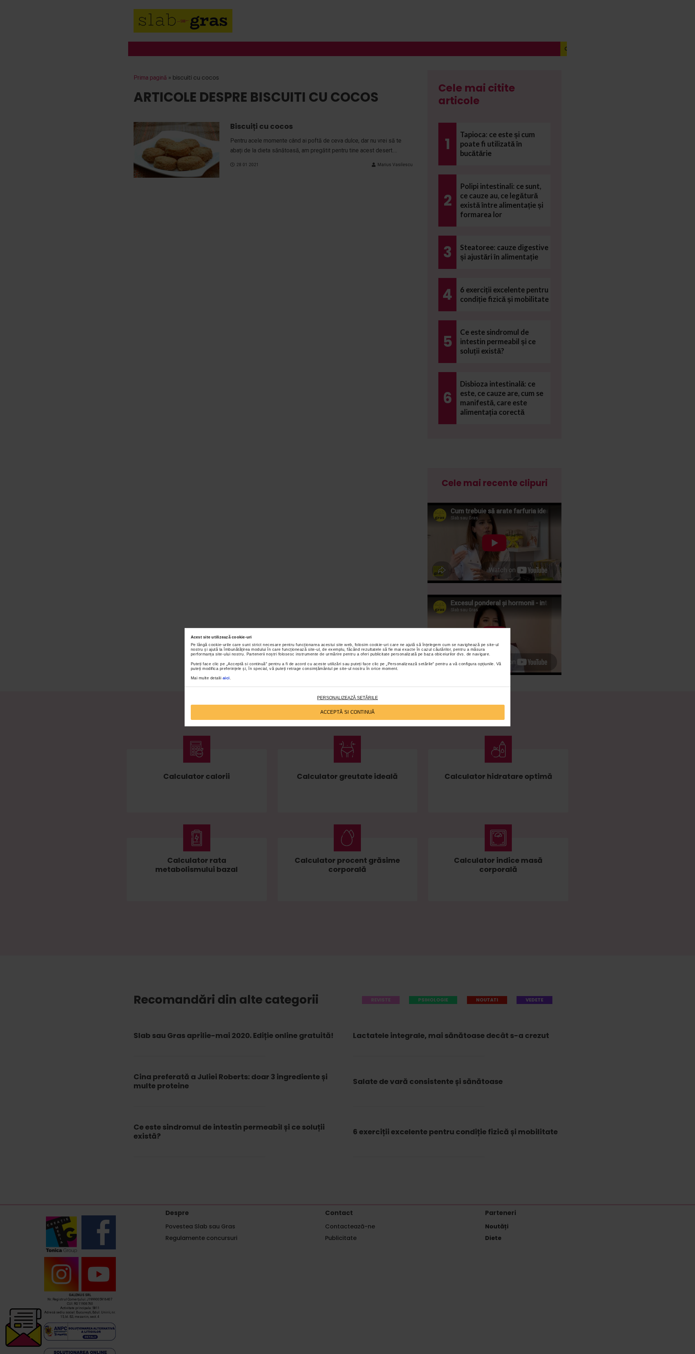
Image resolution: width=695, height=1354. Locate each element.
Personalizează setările (347, 697)
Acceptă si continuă (347, 712)
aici (226, 678)
